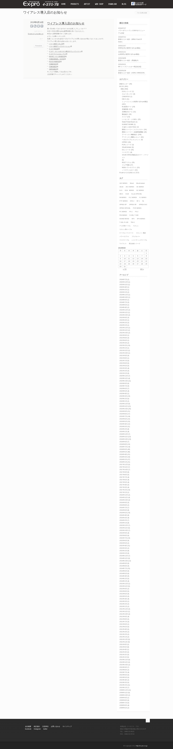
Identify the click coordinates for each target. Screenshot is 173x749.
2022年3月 (123, 343)
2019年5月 (123, 421)
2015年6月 (123, 540)
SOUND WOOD (124, 218)
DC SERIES (140, 190)
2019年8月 (123, 414)
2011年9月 (123, 644)
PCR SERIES (137, 208)
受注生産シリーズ (134, 243)
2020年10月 (123, 381)
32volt (121, 187)
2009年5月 (123, 708)
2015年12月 (123, 525)
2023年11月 (123, 312)
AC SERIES (140, 187)
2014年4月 (123, 576)
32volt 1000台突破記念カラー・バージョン (135, 156)
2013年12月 (123, 584)
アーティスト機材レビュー (131, 137)
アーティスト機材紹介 (129, 134)
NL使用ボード (127, 107)
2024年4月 (123, 307)
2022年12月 (123, 328)
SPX (133, 218)
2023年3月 (123, 320)
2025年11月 (123, 284)
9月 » (142, 269)
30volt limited (126, 147)
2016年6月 (123, 510)
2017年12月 (123, 464)
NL (143, 201)
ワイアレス (122, 243)
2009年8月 (123, 700)
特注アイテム (126, 162)
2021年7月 (123, 361)
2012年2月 (123, 634)
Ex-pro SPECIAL (136, 194)
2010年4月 (123, 680)
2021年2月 (123, 371)
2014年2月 (123, 578)
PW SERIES (123, 215)
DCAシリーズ (126, 91)
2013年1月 (123, 606)
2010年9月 (123, 667)
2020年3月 (123, 396)
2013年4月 (123, 599)
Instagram (37, 729)
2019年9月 (123, 411)
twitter (45, 729)
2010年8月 (123, 670)
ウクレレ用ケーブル (125, 229)
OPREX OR (132, 204)
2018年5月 (123, 452)
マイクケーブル (124, 240)
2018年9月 (123, 442)
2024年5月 (123, 305)
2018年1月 (123, 462)
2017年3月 (123, 487)
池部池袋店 (53, 69)
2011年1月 (123, 657)
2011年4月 (123, 649)
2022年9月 (123, 335)
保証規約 (37, 726)
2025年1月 (123, 292)
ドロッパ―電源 (141, 233)
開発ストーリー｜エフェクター (132, 129)
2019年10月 (123, 409)
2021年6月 (123, 363)
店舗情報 (125, 109)
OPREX (124, 142)
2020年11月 (123, 378)
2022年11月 (123, 330)
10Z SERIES (123, 183)
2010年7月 (123, 672)
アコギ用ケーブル (125, 226)
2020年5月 (123, 391)
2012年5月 (123, 627)
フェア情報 (126, 165)
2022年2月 (123, 345)
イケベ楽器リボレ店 (56, 44)
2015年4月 (123, 546)
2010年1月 (123, 687)
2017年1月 (123, 492)
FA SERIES (122, 197)
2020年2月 (123, 399)
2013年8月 (123, 591)
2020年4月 (123, 393)
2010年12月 (123, 660)
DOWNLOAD (112, 4)
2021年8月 (123, 358)
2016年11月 (123, 497)
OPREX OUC (143, 204)
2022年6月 (123, 340)
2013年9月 (123, 589)
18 (129, 261)
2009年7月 (123, 703)
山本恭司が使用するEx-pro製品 (128, 54)
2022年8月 (123, 338)
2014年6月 (123, 571)
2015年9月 (123, 533)
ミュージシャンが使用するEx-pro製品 (135, 102)
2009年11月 (123, 692)
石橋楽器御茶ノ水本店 (56, 59)
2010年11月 (123, 662)
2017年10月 (123, 469)
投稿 (122, 89)
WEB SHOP (99, 4)
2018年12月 (123, 434)
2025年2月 (123, 290)
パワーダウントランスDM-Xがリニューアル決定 (131, 32)
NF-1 (138, 201)
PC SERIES (123, 211)
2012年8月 (123, 619)
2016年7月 (123, 507)
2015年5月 (123, 543)
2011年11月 (123, 642)
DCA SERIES (129, 190)
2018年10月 (123, 439)
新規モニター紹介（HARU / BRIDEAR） (132, 73)
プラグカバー (136, 236)
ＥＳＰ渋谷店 (53, 49)
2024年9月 (123, 300)
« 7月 (125, 269)
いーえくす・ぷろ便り (129, 119)
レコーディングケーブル (139, 240)
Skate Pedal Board (128, 122)
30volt (132, 183)
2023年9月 (123, 317)
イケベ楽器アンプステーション (59, 46)
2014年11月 (123, 558)
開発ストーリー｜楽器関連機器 (132, 132)
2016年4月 (123, 515)
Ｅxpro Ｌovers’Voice (129, 127)
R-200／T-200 (134, 215)
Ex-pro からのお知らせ (127, 172)
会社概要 (28, 726)
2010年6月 (123, 675)
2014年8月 (123, 566)
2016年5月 (123, 513)
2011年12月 (123, 639)
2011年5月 (123, 647)
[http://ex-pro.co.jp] (31, 6)
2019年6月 (123, 419)
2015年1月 (123, 553)
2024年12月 (123, 295)
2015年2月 (123, 551)
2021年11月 (123, 350)
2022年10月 (123, 333)
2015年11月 (123, 528)
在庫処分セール (127, 112)
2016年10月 (123, 500)
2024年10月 (123, 297)
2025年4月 (123, 287)
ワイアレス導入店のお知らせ (65, 23)
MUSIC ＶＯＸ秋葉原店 (57, 56)
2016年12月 (123, 495)
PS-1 (130, 211)
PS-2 (136, 211)
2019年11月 (123, 406)
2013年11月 (123, 586)
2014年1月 (123, 581)
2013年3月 (123, 601)
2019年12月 (123, 404)
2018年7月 (123, 447)
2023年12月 (123, 310)
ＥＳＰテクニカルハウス (57, 54)
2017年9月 (123, 472)
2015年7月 (123, 538)
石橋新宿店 (53, 64)
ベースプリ (126, 152)
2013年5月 (123, 596)
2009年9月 (123, 698)
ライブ (124, 117)
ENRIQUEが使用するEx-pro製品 (129, 48)
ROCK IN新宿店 (54, 61)
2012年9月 (123, 616)
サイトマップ (67, 726)
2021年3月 (123, 368)
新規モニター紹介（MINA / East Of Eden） (130, 40)
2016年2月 (123, 520)
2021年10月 (123, 353)
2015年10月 (123, 530)
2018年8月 (123, 444)
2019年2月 (123, 429)
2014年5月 (123, 573)
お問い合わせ (55, 726)
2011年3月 (123, 652)
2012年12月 (123, 609)
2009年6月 (123, 705)
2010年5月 (123, 677)
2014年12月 (123, 556)
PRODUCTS (75, 4)
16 (120, 261)
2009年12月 (123, 690)
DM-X (124, 99)
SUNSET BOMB (127, 124)
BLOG (124, 4)
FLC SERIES (133, 197)
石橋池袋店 (53, 67)
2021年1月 (123, 373)
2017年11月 (123, 467)
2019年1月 (123, 431)
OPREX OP (123, 204)
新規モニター (124, 84)
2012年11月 (123, 611)
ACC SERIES (130, 187)
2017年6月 (123, 480)
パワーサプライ (124, 236)
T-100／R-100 (123, 222)
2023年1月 (123, 325)
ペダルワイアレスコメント (131, 140)
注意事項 (45, 726)
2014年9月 (123, 563)
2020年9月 (123, 383)
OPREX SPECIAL (124, 208)
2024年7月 (123, 302)
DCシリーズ (126, 150)
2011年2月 (123, 654)
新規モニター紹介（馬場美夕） (128, 60)
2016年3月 (123, 518)
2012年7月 (123, 622)
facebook (139, 4)
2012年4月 (123, 629)
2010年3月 (123, 682)
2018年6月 (123, 449)
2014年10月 (123, 561)
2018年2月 (123, 459)
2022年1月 (123, 348)
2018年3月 (123, 457)
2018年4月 (123, 454)
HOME (63, 4)
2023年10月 (123, 315)
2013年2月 (123, 604)
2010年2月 (123, 685)
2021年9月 (123, 355)
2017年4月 (123, 485)
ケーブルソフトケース (126, 233)
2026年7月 (123, 279)
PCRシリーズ (126, 145)
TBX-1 (133, 222)
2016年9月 (123, 502)
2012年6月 (123, 624)
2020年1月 (123, 401)
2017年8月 (123, 475)
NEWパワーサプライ (129, 167)
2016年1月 (123, 523)
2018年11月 (123, 437)
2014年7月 (123, 568)
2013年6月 (123, 594)
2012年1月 (123, 637)
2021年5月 (123, 366)
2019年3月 (123, 426)
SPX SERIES (141, 218)
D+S (120, 190)
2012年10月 (123, 614)
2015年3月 (123, 548)
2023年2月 (123, 322)
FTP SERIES (123, 201)
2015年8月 (123, 535)
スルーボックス (127, 94)
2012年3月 (123, 632)
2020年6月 (123, 388)
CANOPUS (126, 96)
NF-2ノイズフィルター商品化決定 (129, 67)
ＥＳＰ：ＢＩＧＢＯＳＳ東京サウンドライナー (65, 51)
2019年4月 (123, 424)
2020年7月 (123, 386)
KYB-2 (132, 201)
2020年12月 (123, 376)
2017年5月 (123, 482)
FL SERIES (142, 197)
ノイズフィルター (128, 170)
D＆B (127, 194)
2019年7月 (123, 416)
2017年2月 (123, 490)
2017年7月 (123, 477)
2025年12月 (123, 282)
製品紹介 (125, 114)
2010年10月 (123, 665)
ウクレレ (136, 226)
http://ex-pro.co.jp (141, 746)
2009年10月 (123, 695)
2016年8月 (123, 505)
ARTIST (87, 4)
